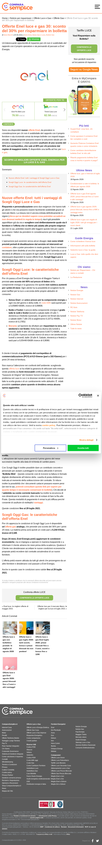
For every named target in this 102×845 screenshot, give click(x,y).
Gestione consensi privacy (11, 778)
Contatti (5, 759)
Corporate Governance (10, 751)
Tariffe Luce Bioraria (58, 763)
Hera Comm (55, 743)
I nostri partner (32, 741)
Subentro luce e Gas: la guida (82, 250)
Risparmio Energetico (34, 735)
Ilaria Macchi (8, 35)
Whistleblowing (7, 762)
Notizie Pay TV (76, 316)
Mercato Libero (81, 737)
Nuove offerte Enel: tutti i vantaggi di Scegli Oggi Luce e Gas (34, 178)
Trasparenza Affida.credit (44, 834)
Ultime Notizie (76, 324)
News (4, 788)
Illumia (53, 746)
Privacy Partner (7, 775)
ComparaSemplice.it (9, 724)
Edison (53, 738)
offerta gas (10, 527)
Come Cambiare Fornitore (36, 766)
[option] (18, 111)
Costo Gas (30, 763)
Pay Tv (4, 743)
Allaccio (29, 750)
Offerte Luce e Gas (34, 724)
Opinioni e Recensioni (10, 783)
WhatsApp (35, 39)
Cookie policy (7, 772)
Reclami (64, 827)
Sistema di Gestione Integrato (12, 754)
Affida (68, 834)
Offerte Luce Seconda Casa (61, 766)
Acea (53, 733)
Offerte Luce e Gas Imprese (36, 733)
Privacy (4, 767)
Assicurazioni (7, 730)
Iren (52, 741)
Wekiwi (53, 751)
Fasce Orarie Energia (34, 776)
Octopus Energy (57, 749)
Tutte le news (76, 328)
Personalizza (49, 448)
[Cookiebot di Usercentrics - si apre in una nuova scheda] (80, 396)
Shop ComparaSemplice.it (11, 786)
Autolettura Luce (32, 768)
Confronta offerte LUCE (34, 595)
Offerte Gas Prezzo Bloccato (61, 773)
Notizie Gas (50, 35)
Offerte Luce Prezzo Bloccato (61, 771)
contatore (7, 247)
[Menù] (98, 6)
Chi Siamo (6, 749)
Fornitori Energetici (58, 724)
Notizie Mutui (75, 320)
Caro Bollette (31, 773)
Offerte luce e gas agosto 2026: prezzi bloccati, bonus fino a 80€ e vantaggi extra (84, 209)
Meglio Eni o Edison (58, 784)
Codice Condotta (8, 770)
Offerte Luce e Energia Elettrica (38, 727)
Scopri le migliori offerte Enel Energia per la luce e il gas (34, 161)
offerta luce (14, 369)
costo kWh (46, 303)
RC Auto (73, 307)
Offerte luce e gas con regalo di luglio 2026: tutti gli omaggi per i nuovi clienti (83, 222)
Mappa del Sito (7, 791)
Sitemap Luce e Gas (83, 742)
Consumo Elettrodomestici (85, 748)
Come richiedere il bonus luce (82, 241)
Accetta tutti (83, 448)
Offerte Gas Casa (33, 730)
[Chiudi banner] (98, 395)
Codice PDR (31, 758)
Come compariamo (33, 738)
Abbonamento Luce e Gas (60, 768)
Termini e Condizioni (9, 764)
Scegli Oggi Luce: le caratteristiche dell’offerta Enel (30, 182)
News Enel (28, 35)
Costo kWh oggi (32, 760)
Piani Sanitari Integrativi (10, 746)
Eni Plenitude (56, 730)
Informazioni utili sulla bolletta (82, 246)
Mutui (4, 733)
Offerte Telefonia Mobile (10, 738)
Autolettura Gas (32, 771)
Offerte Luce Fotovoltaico (60, 760)
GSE (28, 781)
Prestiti (4, 735)
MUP (41, 827)
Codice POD (31, 747)
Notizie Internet (76, 299)
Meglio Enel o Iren (57, 776)
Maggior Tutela (81, 734)
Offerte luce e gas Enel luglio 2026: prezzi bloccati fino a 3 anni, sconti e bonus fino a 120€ (42, 645)
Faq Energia (80, 732)
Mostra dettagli (86, 440)
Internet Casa (7, 727)
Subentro (30, 755)
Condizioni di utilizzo (52, 827)
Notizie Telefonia (77, 311)
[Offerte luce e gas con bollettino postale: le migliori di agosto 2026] (10, 628)
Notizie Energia (76, 290)
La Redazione (76, 277)
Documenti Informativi (76, 827)
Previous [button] (4, 110)
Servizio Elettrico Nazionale (85, 745)
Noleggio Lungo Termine (11, 741)
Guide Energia (81, 740)
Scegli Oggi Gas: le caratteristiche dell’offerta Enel (30, 186)
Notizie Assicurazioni (79, 303)
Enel (52, 727)
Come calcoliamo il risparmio (12, 757)
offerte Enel (34, 130)
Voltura (29, 752)
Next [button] (64, 110)
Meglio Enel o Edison (58, 781)
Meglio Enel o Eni (57, 779)
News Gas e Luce (38, 35)
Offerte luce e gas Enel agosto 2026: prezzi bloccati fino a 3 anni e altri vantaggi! (84, 196)
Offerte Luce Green (58, 758)
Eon (52, 735)
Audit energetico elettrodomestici (38, 779)
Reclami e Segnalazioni (10, 780)
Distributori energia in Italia (36, 784)
